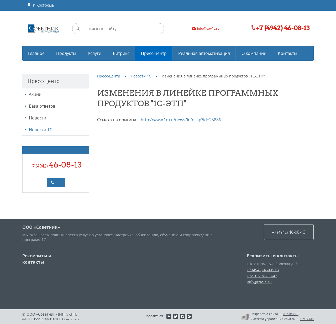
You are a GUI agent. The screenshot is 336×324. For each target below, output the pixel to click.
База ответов (42, 106)
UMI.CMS (307, 319)
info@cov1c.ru (259, 281)
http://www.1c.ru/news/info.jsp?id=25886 (181, 120)
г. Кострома (42, 5)
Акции (35, 94)
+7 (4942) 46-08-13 (263, 269)
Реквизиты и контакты (36, 259)
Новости (37, 118)
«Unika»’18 (290, 314)
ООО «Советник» (41, 227)
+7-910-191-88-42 (262, 275)
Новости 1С (40, 130)
